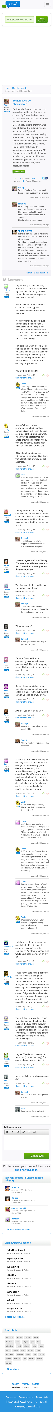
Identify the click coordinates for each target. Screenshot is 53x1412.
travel (19, 1346)
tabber (6, 1022)
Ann (5, 662)
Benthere (15, 1218)
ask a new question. (26, 1169)
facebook (9, 1342)
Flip (5, 630)
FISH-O (7, 289)
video (23, 1350)
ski (35, 1354)
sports (31, 1358)
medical (39, 1358)
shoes (30, 1350)
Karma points (32, 1402)
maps (38, 1350)
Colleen (7, 564)
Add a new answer (13, 1127)
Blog (38, 1406)
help (34, 1346)
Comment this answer (24, 377)
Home (7, 87)
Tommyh (8, 105)
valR (6, 1080)
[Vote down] (23, 178)
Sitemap (30, 1406)
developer (9, 1337)
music (41, 1346)
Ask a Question (41, 19)
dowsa (6, 764)
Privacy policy (19, 1406)
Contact (43, 1402)
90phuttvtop (13, 1266)
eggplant (7, 515)
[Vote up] (15, 178)
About (22, 1402)
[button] (7, 1132)
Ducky (23, 383)
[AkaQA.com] (11, 4)
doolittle (7, 1058)
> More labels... (12, 1369)
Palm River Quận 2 (16, 1249)
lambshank (8, 946)
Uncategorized (19, 87)
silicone (26, 1346)
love (38, 1342)
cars (8, 1350)
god (32, 1342)
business (20, 1354)
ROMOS (15, 1187)
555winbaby (13, 1291)
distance (17, 1358)
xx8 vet (10, 1299)
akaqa (8, 1358)
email (28, 1354)
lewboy (21, 187)
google (15, 1350)
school (8, 1363)
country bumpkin (19, 1208)
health (36, 1337)
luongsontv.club (15, 1308)
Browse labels (42, 1397)
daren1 (6, 690)
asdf (17, 1342)
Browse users (11, 1397)
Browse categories (26, 1397)
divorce (41, 1354)
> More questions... (15, 1316)
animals (27, 1337)
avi (25, 1358)
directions (9, 1346)
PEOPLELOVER (25, 231)
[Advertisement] (26, 58)
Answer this (19, 171)
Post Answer (37, 1156)
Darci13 (7, 715)
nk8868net (12, 1274)
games (19, 1337)
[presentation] (7, 1132)
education (9, 1354)
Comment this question (37, 272)
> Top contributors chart (17, 1229)
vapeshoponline (15, 1258)
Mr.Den (7, 589)
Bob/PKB (8, 977)
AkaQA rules (13, 1402)
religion (25, 1342)
